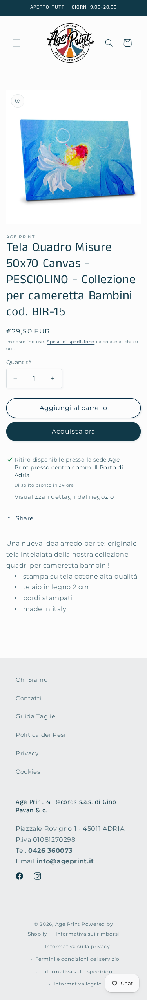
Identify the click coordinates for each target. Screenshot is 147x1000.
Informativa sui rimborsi (88, 934)
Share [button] (25, 518)
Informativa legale (78, 984)
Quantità (19, 362)
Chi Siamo (32, 679)
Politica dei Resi (41, 734)
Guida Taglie (36, 716)
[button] (16, 43)
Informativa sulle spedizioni (77, 971)
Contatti (29, 698)
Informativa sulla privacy (77, 946)
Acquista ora (73, 431)
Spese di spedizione (70, 341)
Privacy (27, 753)
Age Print (67, 924)
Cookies (28, 771)
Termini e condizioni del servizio (77, 959)
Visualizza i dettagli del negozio (64, 496)
